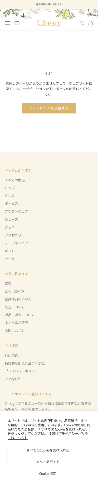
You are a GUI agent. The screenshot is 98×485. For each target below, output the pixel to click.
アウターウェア (16, 211)
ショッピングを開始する (49, 108)
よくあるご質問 (16, 322)
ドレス (10, 195)
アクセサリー (15, 235)
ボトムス (11, 203)
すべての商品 (15, 179)
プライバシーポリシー (21, 370)
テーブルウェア (16, 242)
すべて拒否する (47, 461)
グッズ (10, 227)
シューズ (11, 219)
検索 (8, 283)
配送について (15, 306)
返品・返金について (20, 314)
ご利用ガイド (15, 291)
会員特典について (18, 299)
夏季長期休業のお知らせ (49, 4)
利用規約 (11, 355)
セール (10, 258)
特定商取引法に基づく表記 (25, 363)
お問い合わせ (15, 330)
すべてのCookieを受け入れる (47, 450)
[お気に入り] (17, 23)
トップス (11, 187)
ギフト (10, 250)
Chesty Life (12, 378)
